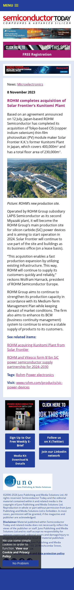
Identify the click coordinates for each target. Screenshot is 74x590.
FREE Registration (37, 54)
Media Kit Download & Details (20, 459)
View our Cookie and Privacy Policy (16, 552)
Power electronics (40, 375)
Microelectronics (30, 84)
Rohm (20, 375)
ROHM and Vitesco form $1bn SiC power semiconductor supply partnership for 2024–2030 (33, 362)
